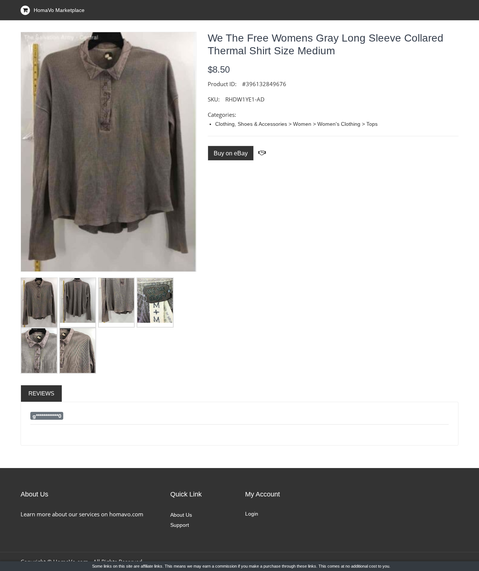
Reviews (41, 393)
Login (251, 514)
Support (179, 525)
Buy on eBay (231, 153)
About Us (181, 515)
